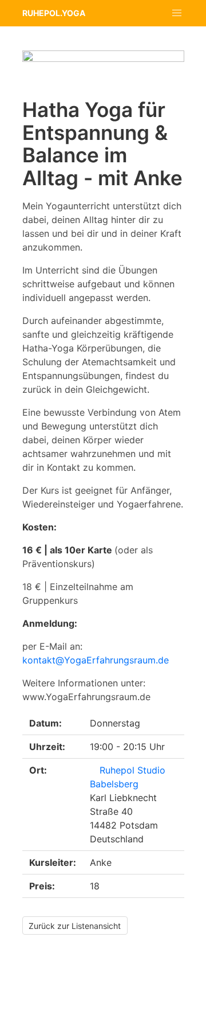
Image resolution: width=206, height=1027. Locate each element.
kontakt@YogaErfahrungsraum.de (95, 660)
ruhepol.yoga (53, 13)
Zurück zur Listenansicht (75, 926)
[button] (177, 13)
